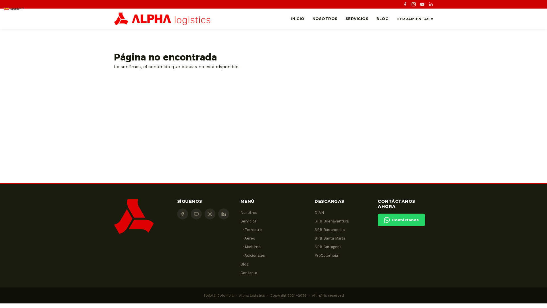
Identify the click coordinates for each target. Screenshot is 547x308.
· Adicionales (252, 255)
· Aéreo (247, 238)
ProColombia (326, 255)
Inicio (298, 18)
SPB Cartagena (328, 247)
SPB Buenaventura (332, 221)
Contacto (248, 273)
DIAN (319, 212)
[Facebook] (405, 4)
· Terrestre (251, 230)
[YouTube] (422, 4)
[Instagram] (413, 4)
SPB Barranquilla (330, 230)
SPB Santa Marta (330, 238)
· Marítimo (250, 247)
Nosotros (325, 18)
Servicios (357, 18)
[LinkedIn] (430, 4)
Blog (382, 18)
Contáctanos (405, 220)
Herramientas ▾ (415, 19)
